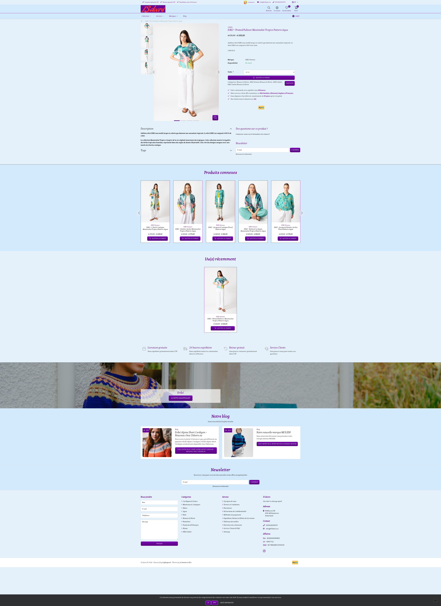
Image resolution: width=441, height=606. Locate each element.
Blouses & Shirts (243, 82)
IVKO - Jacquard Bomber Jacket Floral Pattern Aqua (285, 228)
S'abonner (295, 150)
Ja (208, 603)
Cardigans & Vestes (189, 501)
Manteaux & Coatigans (191, 505)
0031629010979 (272, 525)
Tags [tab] (143, 150)
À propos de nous (229, 501)
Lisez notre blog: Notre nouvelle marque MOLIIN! (277, 444)
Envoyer (159, 544)
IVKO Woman (250, 60)
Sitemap (226, 532)
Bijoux (185, 528)
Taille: (230, 72)
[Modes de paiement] (261, 107)
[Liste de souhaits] (144, 238)
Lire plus (231, 51)
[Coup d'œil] (165, 185)
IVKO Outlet (277, 82)
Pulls (184, 515)
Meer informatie (227, 603)
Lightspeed (167, 562)
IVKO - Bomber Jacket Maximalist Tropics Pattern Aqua (188, 230)
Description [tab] (147, 128)
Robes (184, 508)
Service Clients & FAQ (231, 528)
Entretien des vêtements (232, 525)
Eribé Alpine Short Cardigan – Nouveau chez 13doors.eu (191, 434)
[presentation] (154, 72)
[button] (294, 2)
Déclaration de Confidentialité (244, 154)
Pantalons (186, 522)
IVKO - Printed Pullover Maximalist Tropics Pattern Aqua (220, 320)
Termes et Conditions (231, 505)
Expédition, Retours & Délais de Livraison (238, 518)
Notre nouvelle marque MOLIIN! (274, 432)
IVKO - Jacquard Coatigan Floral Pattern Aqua (220, 228)
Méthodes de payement (232, 515)
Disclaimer (227, 508)
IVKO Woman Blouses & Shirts (261, 82)
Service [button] (159, 16)
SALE (297, 16)
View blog (296, 423)
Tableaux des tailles (231, 522)
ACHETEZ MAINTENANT (180, 398)
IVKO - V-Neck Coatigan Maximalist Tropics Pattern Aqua (155, 228)
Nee (214, 603)
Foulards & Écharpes (190, 525)
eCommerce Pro (185, 562)
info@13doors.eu (272, 529)
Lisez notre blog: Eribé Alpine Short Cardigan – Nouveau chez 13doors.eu (196, 450)
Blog (184, 16)
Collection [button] (145, 16)
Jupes (184, 511)
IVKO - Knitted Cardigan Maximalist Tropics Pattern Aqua (253, 230)
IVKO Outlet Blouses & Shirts (238, 84)
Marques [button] (172, 16)
